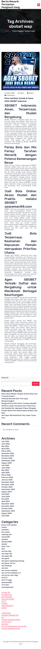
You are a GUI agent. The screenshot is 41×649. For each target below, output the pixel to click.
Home (7, 31)
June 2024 (5, 497)
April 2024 (5, 501)
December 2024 (7, 482)
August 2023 (6, 513)
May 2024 (5, 499)
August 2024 (6, 492)
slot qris (4, 568)
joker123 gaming (6, 597)
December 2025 (7, 453)
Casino (4, 527)
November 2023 (7, 506)
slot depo (4, 603)
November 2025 (7, 456)
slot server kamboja (9, 570)
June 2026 (5, 444)
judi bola (14, 133)
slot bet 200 (6, 551)
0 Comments (10, 95)
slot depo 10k (6, 554)
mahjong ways (6, 613)
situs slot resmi (6, 622)
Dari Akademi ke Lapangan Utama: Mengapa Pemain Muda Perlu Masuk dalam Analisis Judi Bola (19, 410)
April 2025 (5, 473)
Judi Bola (5, 530)
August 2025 (6, 463)
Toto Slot (5, 585)
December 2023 (7, 504)
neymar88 (5, 537)
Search (4, 377)
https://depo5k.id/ (7, 606)
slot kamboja (6, 566)
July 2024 (5, 494)
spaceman (4, 624)
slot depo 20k (6, 556)
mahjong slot (6, 534)
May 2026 (5, 446)
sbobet (31, 93)
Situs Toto (5, 546)
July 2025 (5, 465)
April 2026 (5, 449)
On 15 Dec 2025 (9, 93)
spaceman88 (6, 582)
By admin (21, 93)
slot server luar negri (9, 575)
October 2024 (6, 487)
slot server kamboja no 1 (11, 573)
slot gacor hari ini (8, 563)
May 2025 (5, 470)
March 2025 (6, 475)
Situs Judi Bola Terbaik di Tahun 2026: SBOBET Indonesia (18, 99)
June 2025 (5, 468)
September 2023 (8, 511)
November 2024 (7, 485)
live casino (5, 532)
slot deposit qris (6, 595)
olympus (4, 539)
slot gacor (5, 558)
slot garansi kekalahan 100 (9, 615)
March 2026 (6, 451)
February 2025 (7, 477)
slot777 (4, 578)
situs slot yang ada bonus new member (14, 626)
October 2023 (6, 508)
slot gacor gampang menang (12, 561)
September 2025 (8, 461)
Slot (3, 549)
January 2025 (6, 480)
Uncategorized (7, 587)
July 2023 (5, 516)
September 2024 (8, 489)
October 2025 (6, 458)
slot (2, 617)
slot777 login (6, 580)
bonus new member (9, 525)
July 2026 (5, 441)
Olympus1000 (6, 542)
